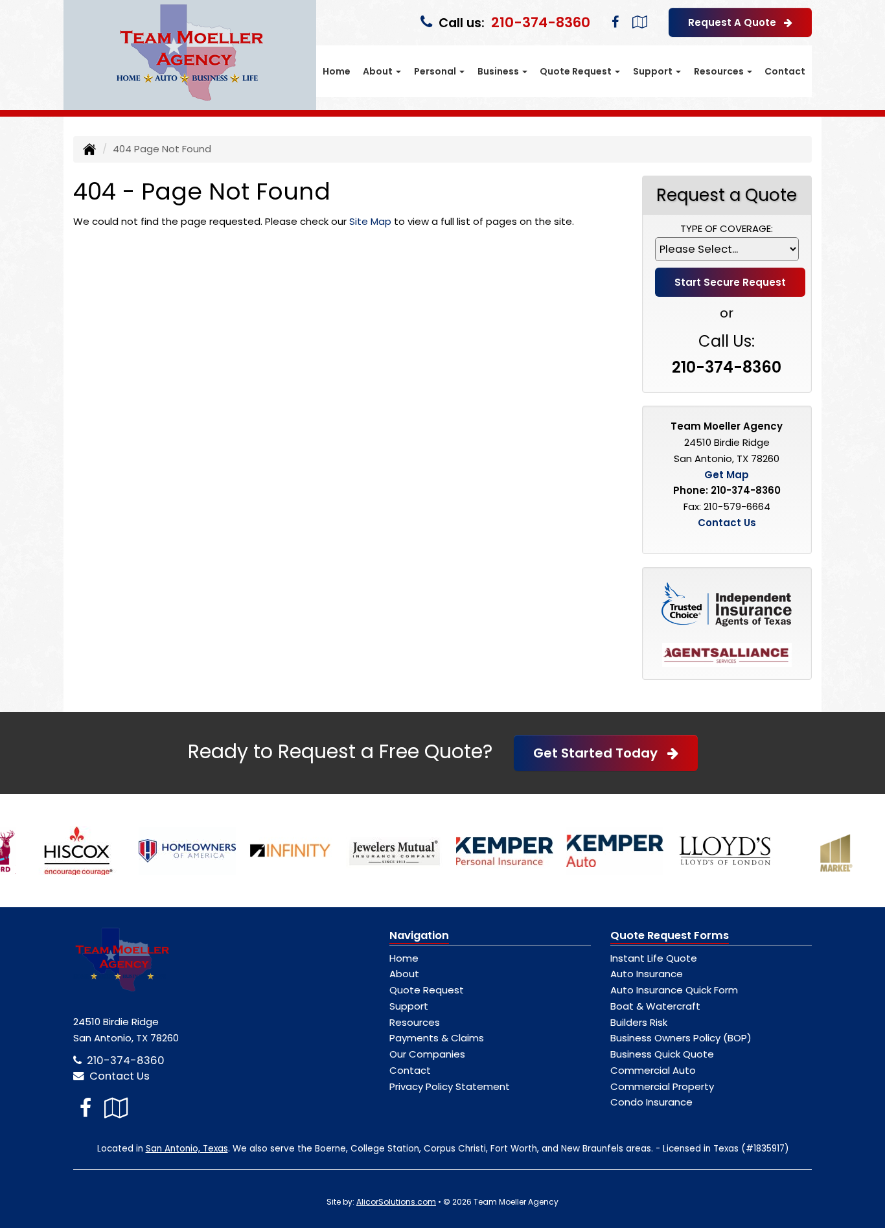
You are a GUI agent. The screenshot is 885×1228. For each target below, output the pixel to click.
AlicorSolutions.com (396, 1201)
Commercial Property (662, 1086)
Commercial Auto (653, 1070)
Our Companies (427, 1054)
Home (337, 71)
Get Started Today (600, 753)
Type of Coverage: (726, 228)
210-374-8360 (540, 22)
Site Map (370, 221)
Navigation (419, 935)
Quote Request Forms (669, 935)
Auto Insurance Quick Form (674, 990)
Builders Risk (638, 1022)
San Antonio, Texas (187, 1148)
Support (408, 1006)
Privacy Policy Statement (449, 1086)
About (404, 973)
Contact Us (727, 522)
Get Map (726, 474)
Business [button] (499, 71)
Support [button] (653, 71)
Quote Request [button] (577, 71)
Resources (414, 1022)
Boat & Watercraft (655, 1006)
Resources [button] (720, 71)
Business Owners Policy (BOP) (681, 1038)
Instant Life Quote (653, 958)
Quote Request (426, 990)
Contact (784, 71)
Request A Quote (736, 22)
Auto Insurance (646, 973)
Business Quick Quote (662, 1054)
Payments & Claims (436, 1038)
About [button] (379, 71)
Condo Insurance (651, 1102)
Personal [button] (436, 71)
